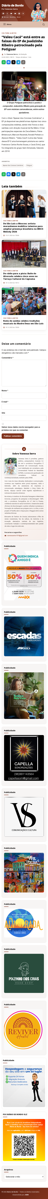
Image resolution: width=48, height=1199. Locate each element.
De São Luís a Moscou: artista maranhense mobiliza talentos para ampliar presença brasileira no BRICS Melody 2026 (23, 227)
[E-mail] (15, 13)
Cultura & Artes (9, 33)
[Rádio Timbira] (23, 13)
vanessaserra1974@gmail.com (17, 535)
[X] (13, 62)
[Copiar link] (23, 62)
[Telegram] (18, 62)
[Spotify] (19, 13)
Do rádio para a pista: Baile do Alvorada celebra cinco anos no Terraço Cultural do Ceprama (20, 276)
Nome (5, 391)
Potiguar (29, 165)
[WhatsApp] (4, 62)
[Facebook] (3, 13)
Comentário (7, 358)
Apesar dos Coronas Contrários (13, 165)
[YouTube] (11, 13)
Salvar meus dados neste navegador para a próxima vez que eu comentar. (21, 428)
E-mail (5, 402)
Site (3, 413)
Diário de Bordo (12, 5)
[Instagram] (7, 13)
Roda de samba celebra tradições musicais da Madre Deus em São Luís (23, 322)
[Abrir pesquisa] (43, 24)
